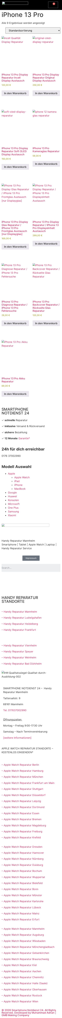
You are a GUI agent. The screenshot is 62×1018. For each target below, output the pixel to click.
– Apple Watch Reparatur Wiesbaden (23, 940)
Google (12, 492)
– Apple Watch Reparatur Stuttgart (22, 788)
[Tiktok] (41, 579)
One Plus (13, 507)
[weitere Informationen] (17, 737)
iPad (17, 481)
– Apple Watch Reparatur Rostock (22, 995)
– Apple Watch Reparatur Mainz (20, 913)
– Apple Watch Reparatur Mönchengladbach (28, 946)
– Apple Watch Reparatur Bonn (20, 889)
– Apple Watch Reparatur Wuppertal (23, 877)
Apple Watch (22, 477)
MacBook (20, 488)
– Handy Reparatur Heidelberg (20, 623)
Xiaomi (12, 515)
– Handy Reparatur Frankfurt (19, 629)
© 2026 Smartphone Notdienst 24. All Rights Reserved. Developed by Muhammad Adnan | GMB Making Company (29, 1013)
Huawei (12, 496)
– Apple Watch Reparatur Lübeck (21, 907)
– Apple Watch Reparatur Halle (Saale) (25, 983)
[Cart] (53, 5)
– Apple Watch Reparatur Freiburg (22, 831)
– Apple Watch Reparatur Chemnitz (23, 977)
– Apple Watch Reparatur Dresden (22, 846)
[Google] (23, 579)
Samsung (13, 511)
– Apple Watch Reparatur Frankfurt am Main (28, 782)
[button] (39, 4)
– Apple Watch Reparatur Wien (20, 1001)
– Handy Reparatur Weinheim (19, 657)
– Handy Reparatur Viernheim (19, 645)
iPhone (18, 484)
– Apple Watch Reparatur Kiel (19, 965)
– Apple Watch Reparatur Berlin (20, 764)
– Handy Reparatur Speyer (18, 651)
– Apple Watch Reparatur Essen (20, 813)
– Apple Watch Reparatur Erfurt (20, 919)
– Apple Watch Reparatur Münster (22, 895)
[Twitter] (49, 579)
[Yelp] (6, 588)
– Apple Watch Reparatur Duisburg (22, 864)
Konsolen (13, 500)
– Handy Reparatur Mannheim (19, 611)
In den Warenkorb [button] (15, 93)
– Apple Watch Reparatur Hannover (23, 852)
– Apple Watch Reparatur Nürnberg (23, 858)
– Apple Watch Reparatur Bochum (22, 870)
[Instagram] (32, 579)
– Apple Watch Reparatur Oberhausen (24, 989)
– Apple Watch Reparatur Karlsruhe (22, 901)
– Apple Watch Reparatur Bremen (21, 819)
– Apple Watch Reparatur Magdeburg (24, 825)
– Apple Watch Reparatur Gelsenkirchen (25, 952)
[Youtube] (14, 579)
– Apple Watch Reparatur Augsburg (23, 934)
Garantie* (24, 438)
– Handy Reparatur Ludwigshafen (21, 617)
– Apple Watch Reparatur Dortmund (23, 807)
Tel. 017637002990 (14, 710)
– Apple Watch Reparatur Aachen (21, 971)
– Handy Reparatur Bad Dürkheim (22, 663)
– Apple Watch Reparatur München (22, 776)
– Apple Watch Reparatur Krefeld (21, 837)
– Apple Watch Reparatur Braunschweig (25, 959)
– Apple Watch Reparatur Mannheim (23, 928)
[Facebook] (6, 579)
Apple (11, 473)
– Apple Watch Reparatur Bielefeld (22, 883)
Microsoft (14, 503)
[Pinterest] (14, 588)
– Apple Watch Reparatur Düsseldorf (23, 795)
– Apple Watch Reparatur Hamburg (22, 770)
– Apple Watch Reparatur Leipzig (22, 801)
